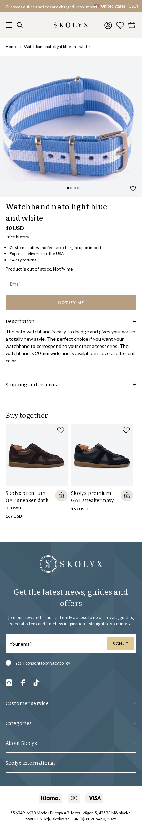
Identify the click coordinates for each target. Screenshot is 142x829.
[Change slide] (68, 188)
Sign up (120, 643)
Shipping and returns (31, 385)
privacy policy (57, 663)
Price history (17, 236)
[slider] (71, 126)
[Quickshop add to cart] (61, 495)
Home (11, 46)
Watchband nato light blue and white (57, 46)
